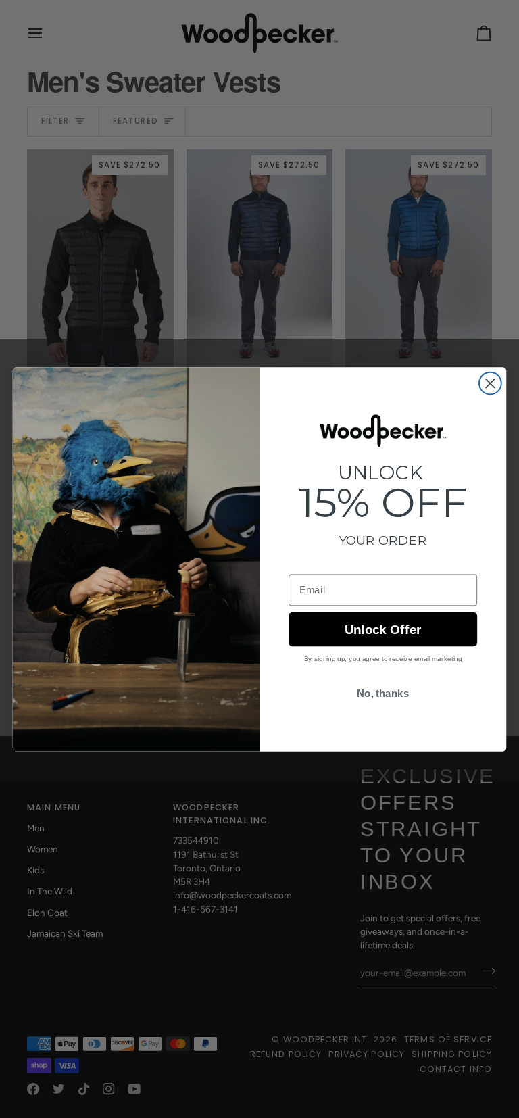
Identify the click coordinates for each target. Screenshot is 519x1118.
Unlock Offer (383, 630)
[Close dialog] (490, 383)
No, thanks (383, 693)
